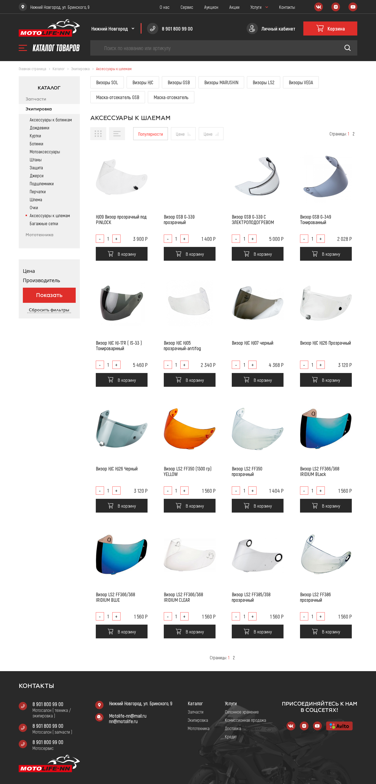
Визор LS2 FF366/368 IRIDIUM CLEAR (183, 597)
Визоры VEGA (301, 82)
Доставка (233, 728)
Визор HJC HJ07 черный (252, 342)
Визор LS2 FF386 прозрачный (315, 597)
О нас (165, 7)
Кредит (231, 736)
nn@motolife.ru (123, 721)
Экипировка (39, 109)
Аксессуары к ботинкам (51, 119)
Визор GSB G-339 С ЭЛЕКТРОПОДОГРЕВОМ (253, 219)
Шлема (36, 199)
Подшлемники (42, 183)
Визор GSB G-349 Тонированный (315, 219)
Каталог (195, 703)
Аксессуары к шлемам (50, 215)
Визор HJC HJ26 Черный (117, 468)
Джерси (36, 175)
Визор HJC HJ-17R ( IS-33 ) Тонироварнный (119, 345)
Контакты (287, 7)
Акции (234, 7)
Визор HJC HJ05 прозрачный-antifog (182, 345)
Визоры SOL (107, 82)
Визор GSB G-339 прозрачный (179, 219)
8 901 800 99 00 (47, 704)
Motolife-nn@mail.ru (127, 715)
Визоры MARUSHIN (221, 82)
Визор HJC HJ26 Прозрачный (325, 342)
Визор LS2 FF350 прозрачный (247, 471)
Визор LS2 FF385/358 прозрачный (251, 597)
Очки (34, 207)
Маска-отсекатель (171, 97)
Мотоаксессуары (45, 151)
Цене (180, 134)
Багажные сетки (44, 223)
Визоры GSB (179, 82)
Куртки (35, 135)
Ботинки (36, 143)
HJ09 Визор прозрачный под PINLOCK (121, 219)
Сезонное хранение (242, 711)
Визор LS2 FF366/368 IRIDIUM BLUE (115, 597)
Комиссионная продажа (245, 720)
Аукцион (211, 7)
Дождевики (39, 127)
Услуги (255, 7)
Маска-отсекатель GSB (117, 97)
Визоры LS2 (263, 82)
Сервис (187, 7)
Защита (36, 167)
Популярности (150, 134)
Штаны (36, 159)
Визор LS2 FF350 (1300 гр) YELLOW (187, 471)
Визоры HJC (142, 82)
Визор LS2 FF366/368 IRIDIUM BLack (319, 471)
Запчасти (36, 99)
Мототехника (39, 234)
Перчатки (38, 191)
